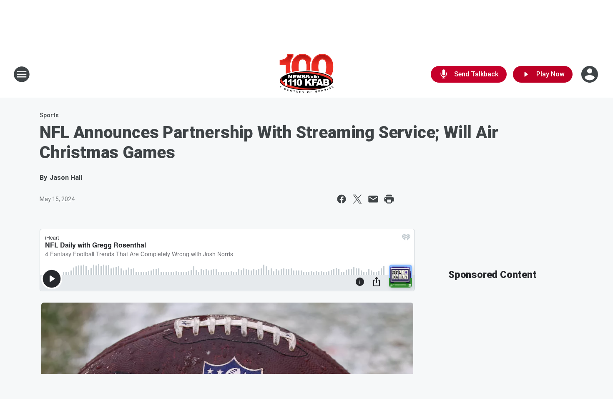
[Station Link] (306, 74)
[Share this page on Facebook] (341, 199)
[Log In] (590, 74)
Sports (49, 115)
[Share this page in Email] (373, 199)
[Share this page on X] (357, 199)
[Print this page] (389, 199)
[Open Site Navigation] (21, 74)
